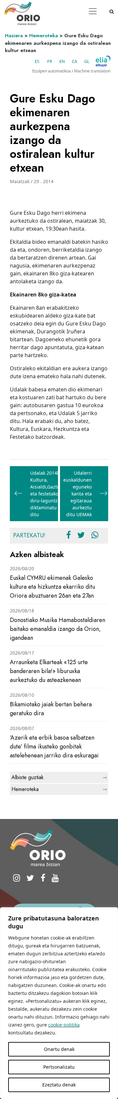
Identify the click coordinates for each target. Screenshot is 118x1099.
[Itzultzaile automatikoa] (103, 61)
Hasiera (14, 35)
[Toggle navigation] (93, 11)
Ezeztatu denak (59, 1085)
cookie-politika (64, 1025)
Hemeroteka (43, 35)
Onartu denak (59, 1049)
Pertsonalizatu (59, 1067)
